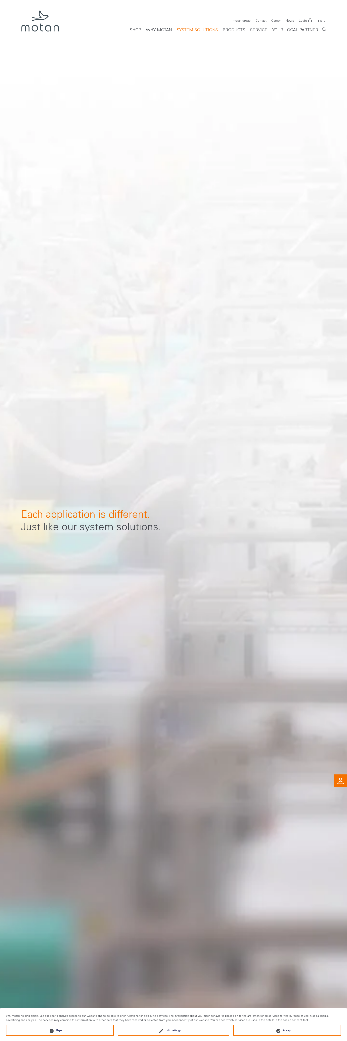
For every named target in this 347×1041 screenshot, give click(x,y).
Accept (287, 1030)
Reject (60, 1030)
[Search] (324, 29)
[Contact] (340, 780)
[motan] (40, 24)
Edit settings (173, 1030)
